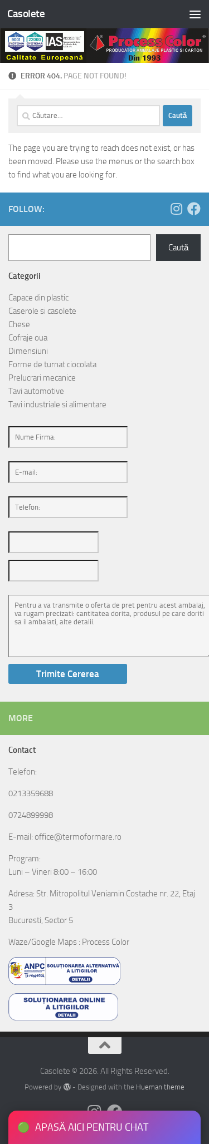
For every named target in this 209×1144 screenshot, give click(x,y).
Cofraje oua (27, 338)
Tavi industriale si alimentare (57, 405)
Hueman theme (160, 1087)
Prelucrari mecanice (42, 378)
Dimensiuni (28, 351)
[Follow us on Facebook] (194, 208)
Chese (19, 324)
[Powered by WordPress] (66, 1087)
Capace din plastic (38, 298)
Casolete (26, 13)
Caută (178, 248)
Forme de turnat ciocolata (52, 364)
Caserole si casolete (42, 311)
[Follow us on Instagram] (176, 208)
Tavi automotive (36, 391)
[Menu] (195, 14)
